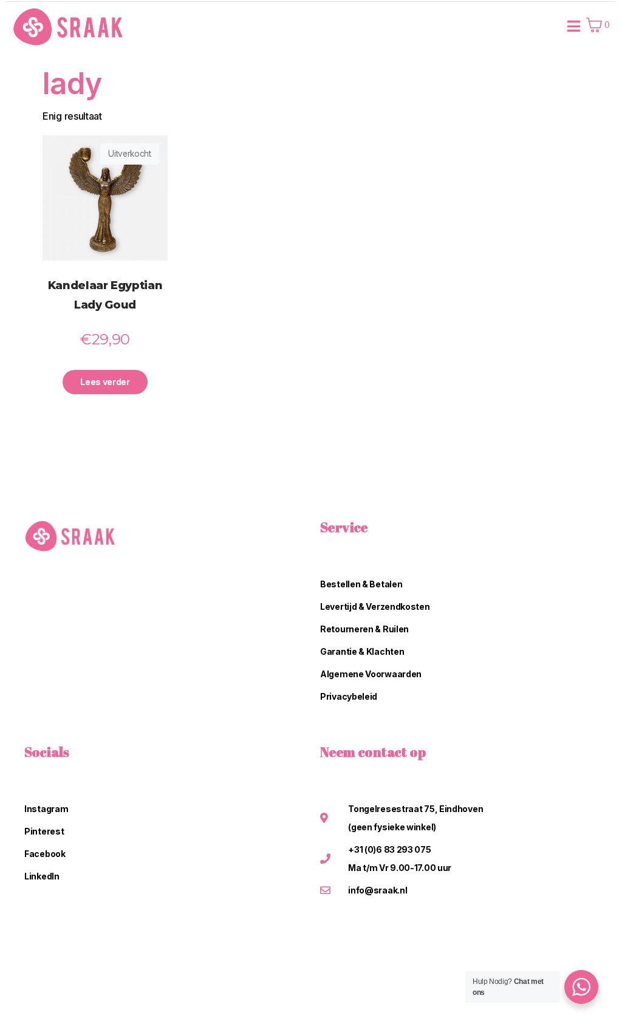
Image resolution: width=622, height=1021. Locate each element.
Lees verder (105, 382)
